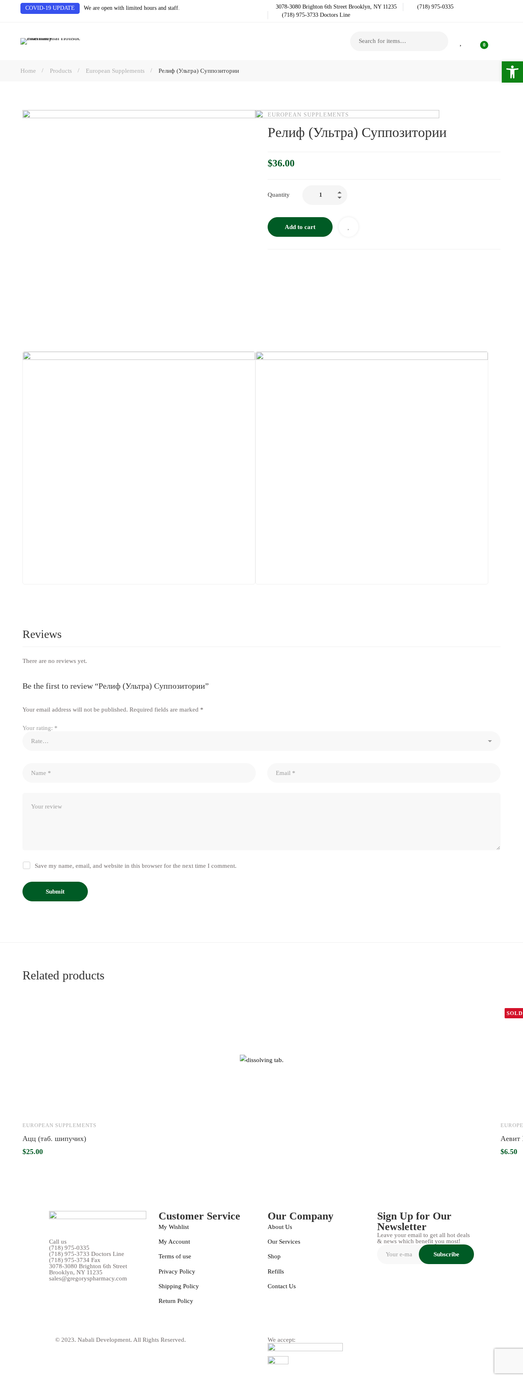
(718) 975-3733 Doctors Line (86, 1254)
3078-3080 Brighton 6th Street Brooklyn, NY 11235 (88, 1269)
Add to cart (36, 1102)
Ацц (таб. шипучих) (54, 1138)
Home (28, 70)
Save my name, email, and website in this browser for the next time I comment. (136, 865)
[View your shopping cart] (479, 41)
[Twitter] (107, 1324)
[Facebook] (52, 1324)
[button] (512, 72)
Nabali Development (104, 1340)
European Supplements (115, 70)
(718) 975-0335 (69, 1248)
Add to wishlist (60, 1102)
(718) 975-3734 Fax (75, 1260)
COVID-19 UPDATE (50, 8)
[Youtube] (89, 1324)
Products (61, 70)
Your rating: (40, 728)
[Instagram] (71, 1324)
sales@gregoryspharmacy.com (88, 1279)
